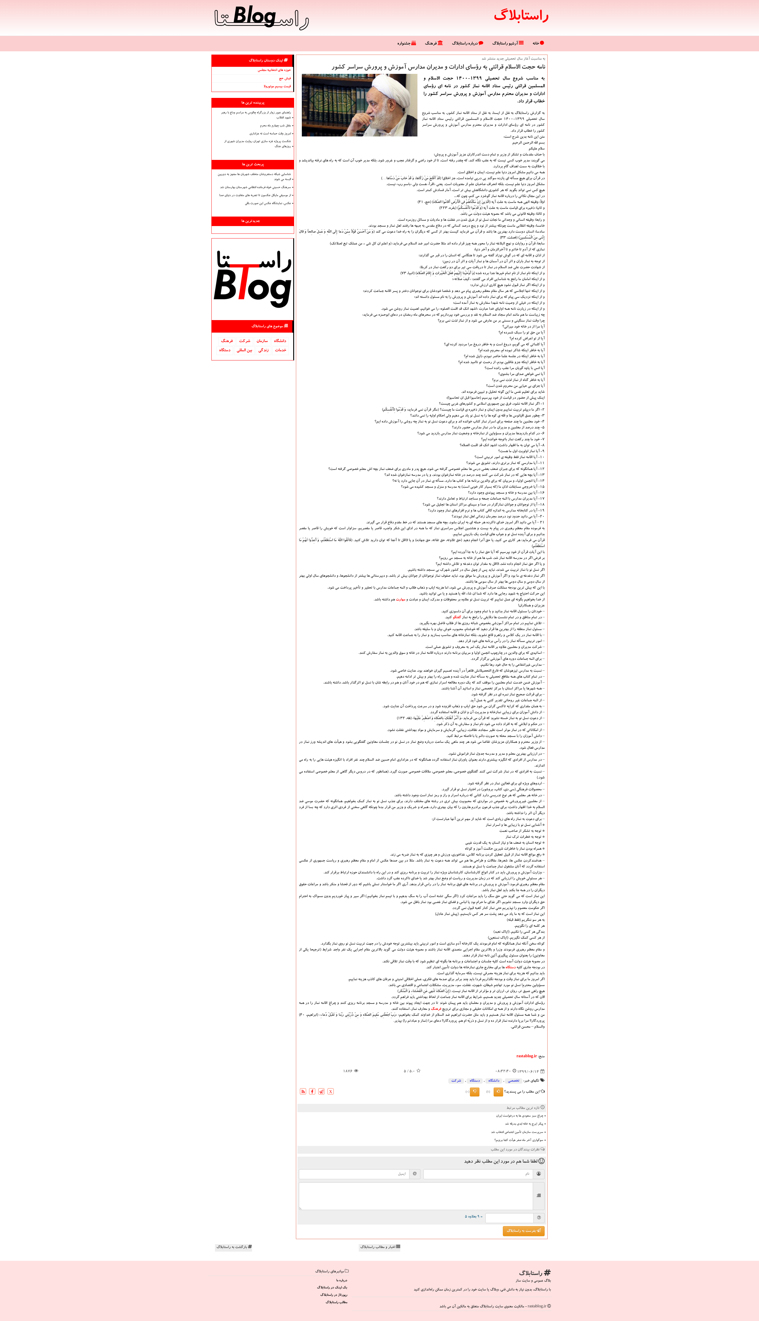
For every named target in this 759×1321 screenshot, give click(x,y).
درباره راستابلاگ (465, 44)
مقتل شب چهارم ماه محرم (275, 126)
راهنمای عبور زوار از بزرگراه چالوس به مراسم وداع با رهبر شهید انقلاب (256, 115)
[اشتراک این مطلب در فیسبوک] (312, 1092)
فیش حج (285, 79)
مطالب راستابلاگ (336, 1303)
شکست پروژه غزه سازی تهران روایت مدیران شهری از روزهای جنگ (257, 144)
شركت (456, 1081)
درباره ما (341, 1281)
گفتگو (457, 618)
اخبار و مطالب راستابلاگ (378, 1247)
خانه (536, 44)
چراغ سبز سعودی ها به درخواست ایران (519, 1116)
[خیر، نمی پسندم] (474, 1092)
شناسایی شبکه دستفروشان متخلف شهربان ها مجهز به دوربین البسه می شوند (254, 177)
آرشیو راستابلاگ (505, 44)
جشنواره (404, 44)
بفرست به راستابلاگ (522, 1231)
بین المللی (244, 350)
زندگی (263, 350)
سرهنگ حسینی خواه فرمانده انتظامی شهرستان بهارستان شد (255, 188)
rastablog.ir (526, 1057)
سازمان (262, 341)
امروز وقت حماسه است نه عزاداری (270, 134)
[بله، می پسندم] (498, 1092)
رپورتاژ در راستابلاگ (333, 1295)
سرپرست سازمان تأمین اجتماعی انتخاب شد (517, 1132)
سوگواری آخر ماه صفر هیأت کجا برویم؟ (518, 1140)
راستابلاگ (520, 17)
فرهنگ (431, 44)
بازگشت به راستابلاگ (232, 1247)
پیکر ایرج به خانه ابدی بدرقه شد (524, 1124)
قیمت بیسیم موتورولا (277, 87)
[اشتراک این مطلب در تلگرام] (321, 1092)
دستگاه (511, 968)
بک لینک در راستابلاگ (332, 1288)
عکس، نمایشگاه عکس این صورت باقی (268, 204)
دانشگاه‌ (493, 1081)
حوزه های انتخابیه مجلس (274, 70)
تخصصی (513, 1081)
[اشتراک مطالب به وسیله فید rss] (303, 1092)
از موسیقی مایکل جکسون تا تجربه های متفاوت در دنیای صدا (255, 196)
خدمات (280, 350)
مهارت (400, 600)
